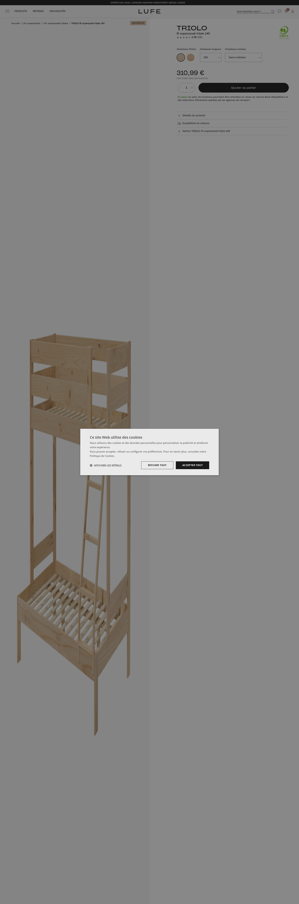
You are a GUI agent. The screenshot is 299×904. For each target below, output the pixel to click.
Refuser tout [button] (157, 465)
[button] (105, 465)
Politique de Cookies (102, 456)
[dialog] (149, 452)
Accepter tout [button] (192, 465)
